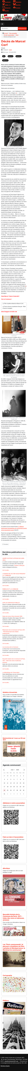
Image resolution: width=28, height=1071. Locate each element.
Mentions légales (5, 1066)
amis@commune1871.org (11, 1061)
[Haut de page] (25, 1068)
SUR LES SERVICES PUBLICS (11, 602)
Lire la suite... (5, 570)
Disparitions (18, 56)
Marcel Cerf (10, 56)
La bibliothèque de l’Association (10, 672)
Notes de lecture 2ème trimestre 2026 (12, 616)
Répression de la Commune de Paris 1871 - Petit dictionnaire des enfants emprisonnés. (13, 631)
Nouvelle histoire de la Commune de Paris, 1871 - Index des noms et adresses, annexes (13, 660)
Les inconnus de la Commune (10, 647)
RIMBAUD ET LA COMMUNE (10, 589)
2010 (10, 49)
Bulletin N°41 (5, 60)
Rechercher (23, 28)
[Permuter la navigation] (2, 24)
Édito (4, 56)
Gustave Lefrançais (19, 565)
